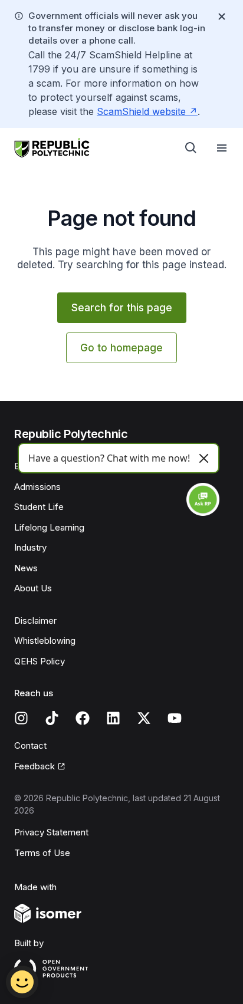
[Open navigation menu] (222, 148)
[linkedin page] (113, 718)
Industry (30, 547)
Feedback (34, 766)
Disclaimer (35, 620)
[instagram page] (21, 718)
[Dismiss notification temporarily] (222, 16)
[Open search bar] (191, 148)
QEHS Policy (39, 661)
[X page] (144, 718)
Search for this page (121, 308)
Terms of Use (42, 852)
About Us (33, 588)
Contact (30, 745)
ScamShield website (141, 111)
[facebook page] (82, 718)
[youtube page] (175, 718)
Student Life (39, 506)
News (26, 568)
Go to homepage (121, 348)
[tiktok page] (52, 718)
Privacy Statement (51, 832)
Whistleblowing (44, 640)
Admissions (37, 486)
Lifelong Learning (49, 527)
